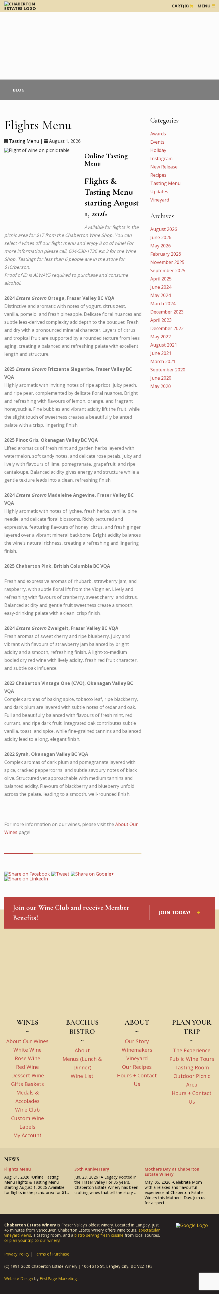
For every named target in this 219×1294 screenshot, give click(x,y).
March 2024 (162, 303)
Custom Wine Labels (18, 47)
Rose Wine (27, 1058)
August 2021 (163, 345)
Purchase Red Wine (17, 20)
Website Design (18, 1278)
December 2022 (167, 328)
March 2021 (162, 361)
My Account (27, 1135)
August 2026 (163, 229)
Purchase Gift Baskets (19, 33)
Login (43, 61)
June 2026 (160, 237)
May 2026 (160, 246)
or (6, 1240)
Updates (159, 191)
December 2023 (167, 312)
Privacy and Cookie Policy (27, 52)
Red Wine (27, 1066)
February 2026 (165, 254)
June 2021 (160, 353)
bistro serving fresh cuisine (98, 1235)
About (82, 1050)
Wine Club (10, 42)
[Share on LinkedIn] (26, 878)
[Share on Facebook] (27, 873)
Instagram (161, 158)
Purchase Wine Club (18, 29)
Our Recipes (137, 1066)
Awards (158, 134)
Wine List (82, 1076)
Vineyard (159, 200)
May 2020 (160, 386)
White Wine (27, 1049)
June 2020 (160, 378)
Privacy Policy (16, 1254)
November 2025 (167, 262)
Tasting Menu (24, 141)
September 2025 (167, 270)
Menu (204, 6)
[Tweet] (60, 873)
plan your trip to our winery (34, 1240)
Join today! (174, 912)
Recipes (158, 175)
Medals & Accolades (18, 38)
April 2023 (161, 320)
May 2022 (160, 336)
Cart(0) (180, 6)
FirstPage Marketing (58, 1278)
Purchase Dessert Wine (20, 24)
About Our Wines (27, 1041)
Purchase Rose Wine (18, 15)
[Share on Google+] (92, 873)
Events (7, 57)
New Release (164, 167)
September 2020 (167, 370)
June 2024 (160, 287)
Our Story (137, 1041)
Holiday (158, 150)
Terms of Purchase (51, 1254)
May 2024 (160, 295)
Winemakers (137, 1049)
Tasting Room (192, 1067)
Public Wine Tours (191, 1058)
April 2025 (161, 279)
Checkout (26, 61)
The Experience (191, 1050)
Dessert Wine (27, 1075)
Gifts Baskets (27, 1084)
